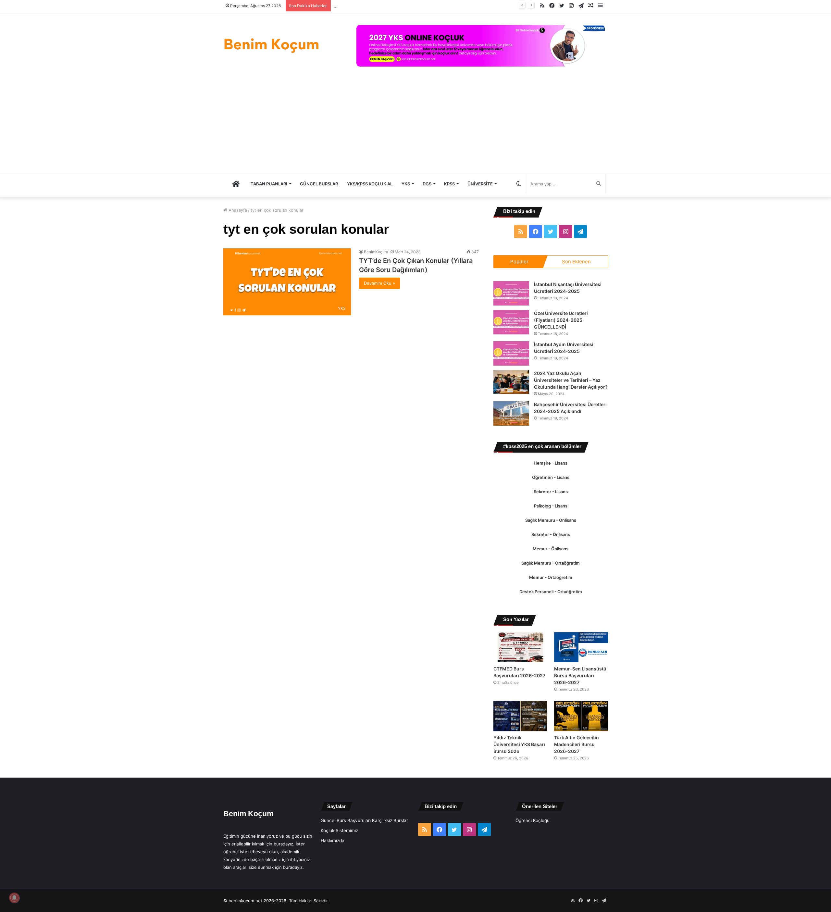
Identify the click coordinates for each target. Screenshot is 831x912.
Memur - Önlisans (550, 555)
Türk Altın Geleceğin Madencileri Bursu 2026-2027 (578, 758)
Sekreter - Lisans (551, 498)
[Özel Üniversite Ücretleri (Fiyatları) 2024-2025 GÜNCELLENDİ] (511, 322)
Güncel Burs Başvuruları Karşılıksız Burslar (364, 834)
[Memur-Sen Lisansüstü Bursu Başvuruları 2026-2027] (581, 654)
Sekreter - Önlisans (550, 541)
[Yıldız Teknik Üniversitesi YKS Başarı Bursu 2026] (520, 730)
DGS (427, 183)
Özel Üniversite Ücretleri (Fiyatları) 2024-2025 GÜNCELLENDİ (562, 320)
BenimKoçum (376, 251)
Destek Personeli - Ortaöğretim (550, 598)
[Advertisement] (415, 125)
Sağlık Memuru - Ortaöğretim (550, 569)
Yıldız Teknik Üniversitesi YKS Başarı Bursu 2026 (520, 758)
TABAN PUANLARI (269, 183)
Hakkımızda (332, 854)
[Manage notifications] (14, 898)
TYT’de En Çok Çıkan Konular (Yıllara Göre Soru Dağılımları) (408, 265)
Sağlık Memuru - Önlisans (550, 527)
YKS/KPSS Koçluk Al (369, 183)
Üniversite (480, 183)
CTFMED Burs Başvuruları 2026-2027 (514, 682)
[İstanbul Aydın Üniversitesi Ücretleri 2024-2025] (511, 353)
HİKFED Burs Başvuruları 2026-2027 (370, 5)
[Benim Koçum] (272, 44)
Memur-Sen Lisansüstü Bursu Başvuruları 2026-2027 (575, 685)
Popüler (519, 261)
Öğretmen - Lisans (550, 484)
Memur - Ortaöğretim (550, 584)
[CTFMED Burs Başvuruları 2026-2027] (520, 654)
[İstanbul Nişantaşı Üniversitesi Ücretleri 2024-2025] (511, 293)
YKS (406, 183)
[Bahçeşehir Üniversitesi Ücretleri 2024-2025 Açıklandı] (511, 420)
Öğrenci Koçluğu (532, 834)
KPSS (449, 183)
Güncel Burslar (319, 183)
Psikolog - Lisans (550, 512)
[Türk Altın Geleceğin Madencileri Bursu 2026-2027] (581, 730)
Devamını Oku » (379, 283)
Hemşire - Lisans (550, 469)
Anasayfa (237, 210)
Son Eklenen (576, 261)
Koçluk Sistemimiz (339, 844)
